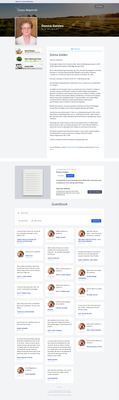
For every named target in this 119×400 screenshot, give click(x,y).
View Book (61, 175)
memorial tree (72, 147)
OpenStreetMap (61, 395)
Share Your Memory (95, 192)
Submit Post (96, 221)
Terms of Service (64, 392)
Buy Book (70, 175)
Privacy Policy (54, 392)
